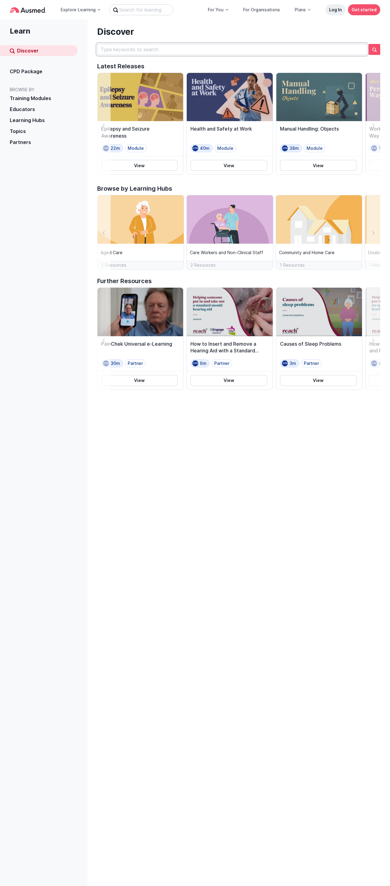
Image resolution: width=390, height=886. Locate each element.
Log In (335, 9)
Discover (28, 51)
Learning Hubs (27, 120)
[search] (374, 49)
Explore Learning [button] (78, 9)
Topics (18, 131)
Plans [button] (300, 9)
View (139, 165)
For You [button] (216, 9)
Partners (20, 142)
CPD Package (26, 71)
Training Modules (30, 98)
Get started (364, 9)
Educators (22, 109)
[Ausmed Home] (28, 10)
